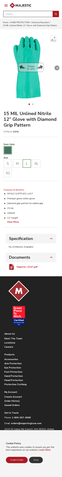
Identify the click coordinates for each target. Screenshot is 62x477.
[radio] (8, 150)
